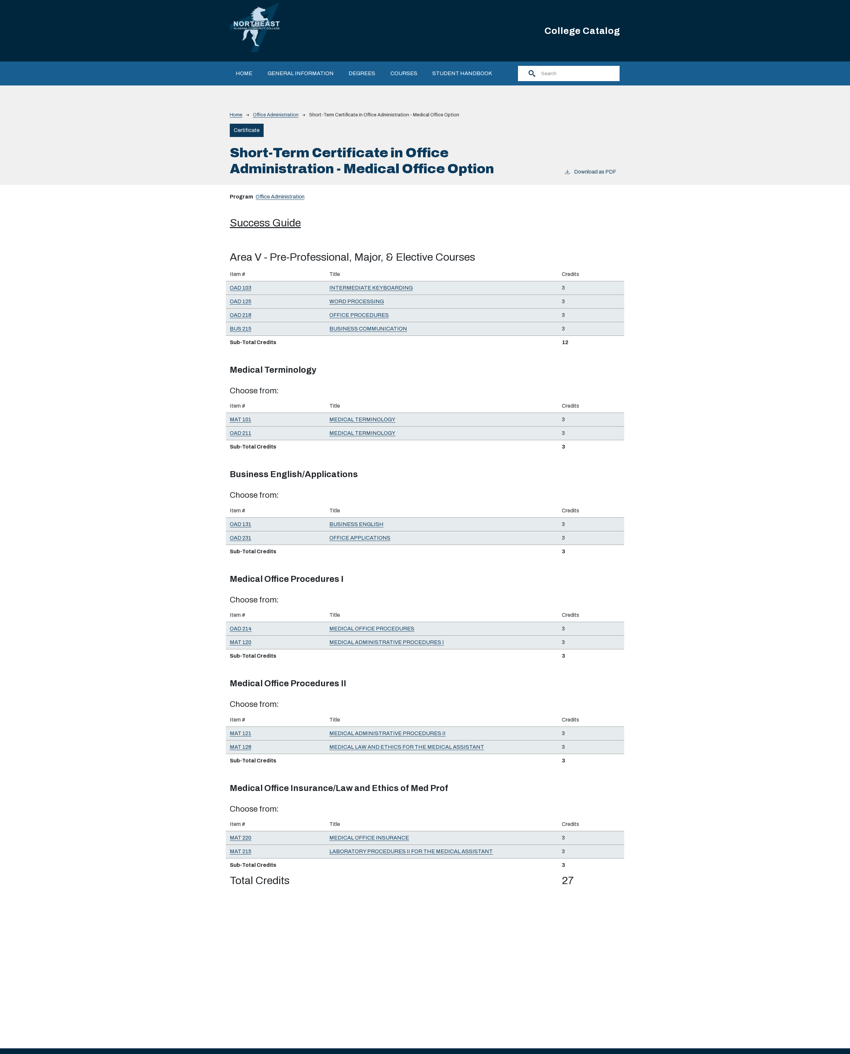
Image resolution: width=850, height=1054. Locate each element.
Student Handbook (462, 73)
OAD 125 (240, 301)
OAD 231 (240, 538)
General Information (301, 73)
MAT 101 (240, 419)
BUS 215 (240, 328)
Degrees (362, 73)
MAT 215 (240, 851)
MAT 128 (240, 747)
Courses (403, 73)
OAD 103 (240, 288)
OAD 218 (240, 315)
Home (244, 73)
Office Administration (275, 114)
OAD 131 (240, 524)
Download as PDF (595, 172)
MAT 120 (240, 642)
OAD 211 (240, 433)
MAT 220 (240, 838)
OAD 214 (241, 628)
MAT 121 (240, 733)
